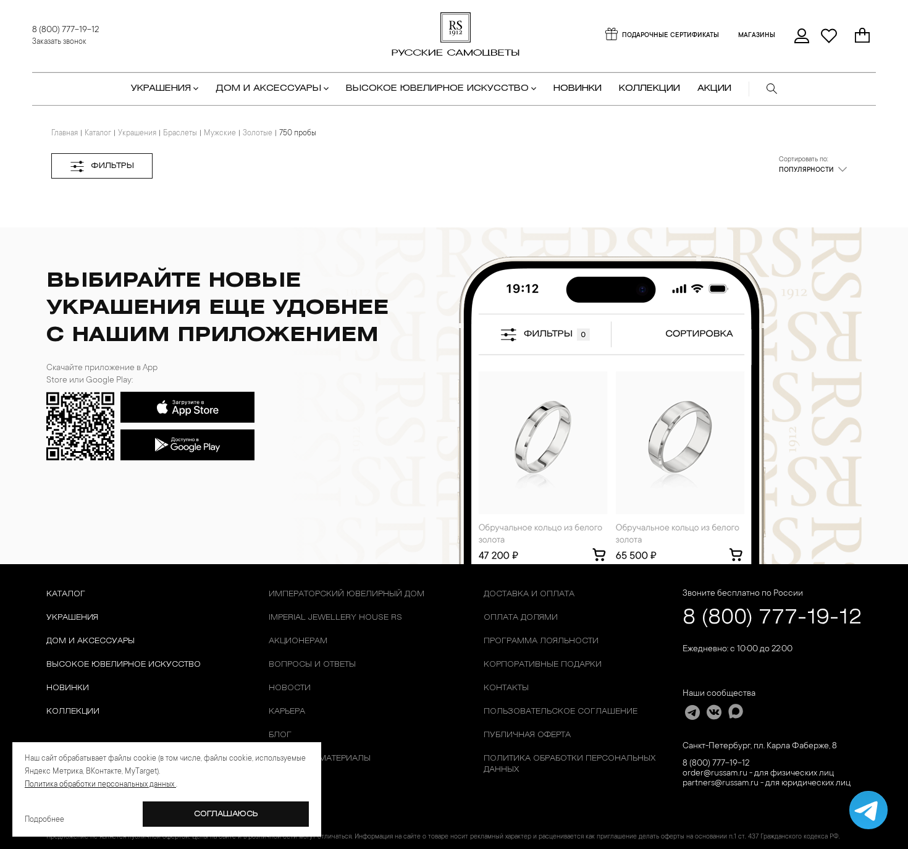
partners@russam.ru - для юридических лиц (767, 783)
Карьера (287, 711)
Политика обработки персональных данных (569, 764)
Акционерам (298, 641)
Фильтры (112, 166)
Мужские (220, 133)
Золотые (257, 133)
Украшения (137, 133)
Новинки (577, 89)
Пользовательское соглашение (560, 711)
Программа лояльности (541, 641)
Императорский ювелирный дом (346, 594)
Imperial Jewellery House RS (335, 617)
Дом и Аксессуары (90, 641)
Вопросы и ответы (312, 664)
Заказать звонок (59, 42)
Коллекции (72, 711)
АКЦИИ (714, 89)
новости (290, 688)
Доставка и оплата (529, 594)
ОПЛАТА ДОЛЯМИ (521, 617)
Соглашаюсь (226, 814)
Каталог (98, 133)
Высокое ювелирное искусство (123, 664)
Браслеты (180, 133)
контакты (506, 688)
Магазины (756, 36)
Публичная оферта (527, 735)
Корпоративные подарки (543, 664)
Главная (64, 133)
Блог (280, 735)
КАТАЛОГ (65, 594)
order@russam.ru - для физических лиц (758, 774)
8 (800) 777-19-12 (65, 30)
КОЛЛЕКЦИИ (649, 89)
